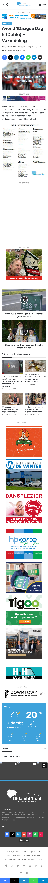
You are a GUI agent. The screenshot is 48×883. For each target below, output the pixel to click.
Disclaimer (22, 859)
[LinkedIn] (16, 57)
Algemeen (6, 23)
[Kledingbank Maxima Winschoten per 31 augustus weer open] (35, 399)
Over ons (26, 855)
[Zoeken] (3, 5)
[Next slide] (44, 694)
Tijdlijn (8, 855)
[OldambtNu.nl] (23, 4)
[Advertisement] (24, 208)
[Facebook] (4, 57)
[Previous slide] (4, 694)
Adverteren (17, 855)
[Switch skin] (7, 5)
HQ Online (38, 852)
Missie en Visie (10, 859)
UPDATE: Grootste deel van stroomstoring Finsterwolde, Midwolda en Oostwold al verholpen (12, 381)
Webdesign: (29, 852)
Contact (40, 859)
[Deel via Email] (40, 57)
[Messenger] (22, 57)
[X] (10, 57)
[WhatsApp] (28, 57)
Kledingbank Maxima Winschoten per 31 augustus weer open (34, 409)
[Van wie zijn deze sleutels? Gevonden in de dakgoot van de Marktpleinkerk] (35, 366)
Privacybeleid (37, 855)
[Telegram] (34, 57)
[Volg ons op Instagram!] (44, 765)
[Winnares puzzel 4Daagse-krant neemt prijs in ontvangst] (12, 399)
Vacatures (31, 859)
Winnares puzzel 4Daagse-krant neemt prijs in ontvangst (11, 409)
